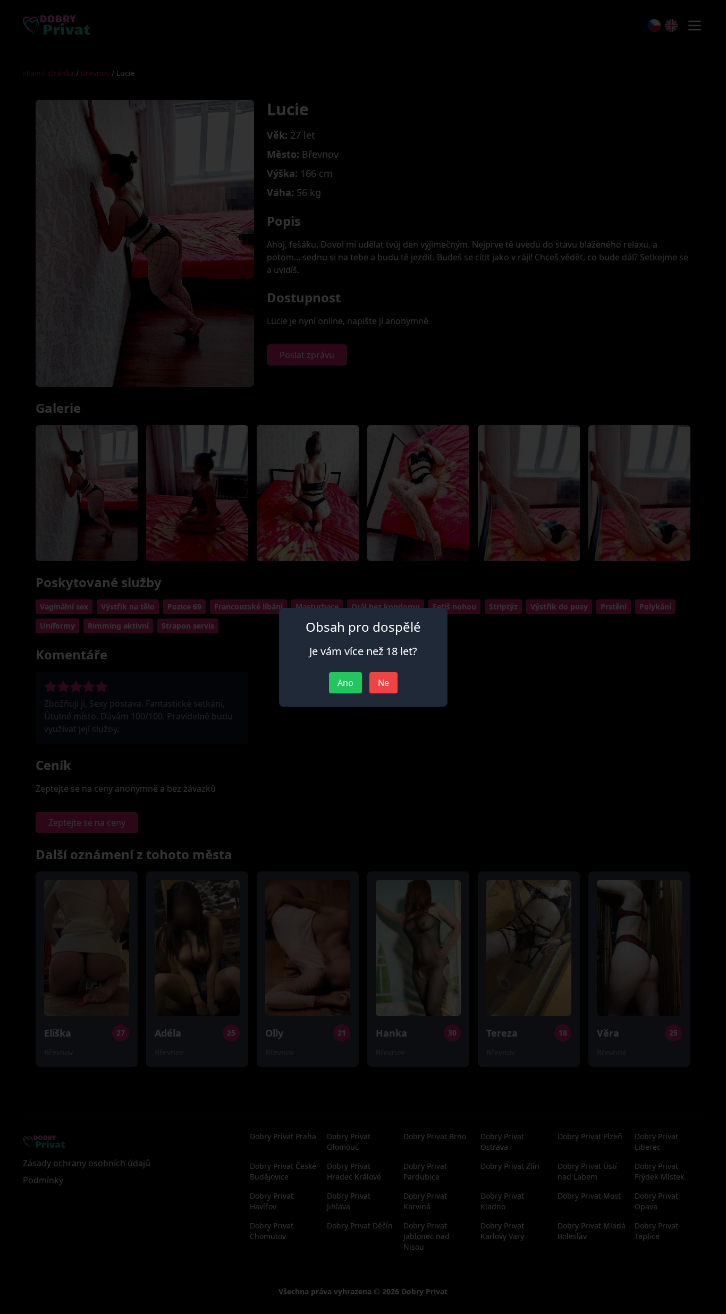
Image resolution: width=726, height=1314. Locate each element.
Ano (345, 683)
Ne (383, 683)
